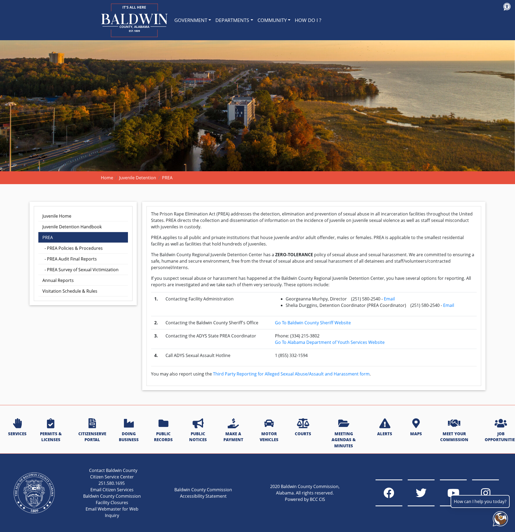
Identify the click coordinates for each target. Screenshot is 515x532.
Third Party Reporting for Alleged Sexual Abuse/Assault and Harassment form (291, 374)
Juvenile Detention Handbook (72, 227)
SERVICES (17, 433)
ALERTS (384, 433)
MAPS (416, 433)
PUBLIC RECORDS (163, 436)
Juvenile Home (56, 216)
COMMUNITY (272, 20)
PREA (47, 237)
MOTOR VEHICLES (269, 436)
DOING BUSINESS (129, 436)
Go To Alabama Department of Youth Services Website (330, 342)
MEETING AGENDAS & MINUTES (344, 440)
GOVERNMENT (190, 20)
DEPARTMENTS (232, 20)
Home (107, 178)
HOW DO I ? (308, 20)
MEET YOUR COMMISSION (454, 436)
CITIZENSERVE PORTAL (92, 436)
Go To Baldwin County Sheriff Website (313, 323)
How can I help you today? (480, 501)
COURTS (303, 433)
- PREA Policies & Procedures (72, 248)
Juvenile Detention (137, 178)
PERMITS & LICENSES (51, 436)
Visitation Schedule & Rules (69, 291)
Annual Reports (58, 280)
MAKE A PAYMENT (233, 436)
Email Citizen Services (112, 490)
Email (389, 299)
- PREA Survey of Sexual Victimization (80, 270)
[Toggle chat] (499, 518)
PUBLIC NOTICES (198, 436)
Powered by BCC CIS (305, 499)
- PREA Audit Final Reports (69, 259)
